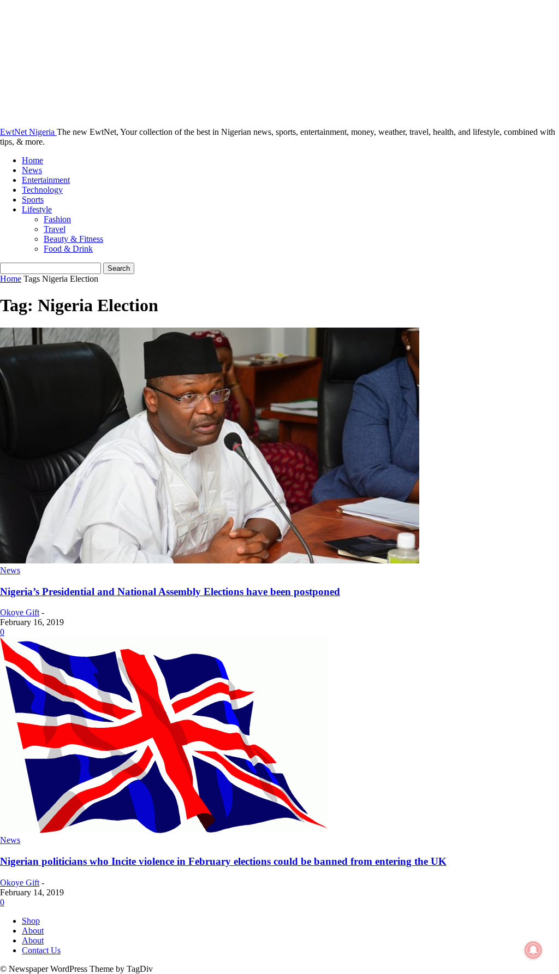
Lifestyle (37, 209)
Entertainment (46, 180)
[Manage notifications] (533, 950)
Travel (55, 229)
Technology (42, 189)
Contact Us (41, 950)
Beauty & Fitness (73, 238)
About (33, 930)
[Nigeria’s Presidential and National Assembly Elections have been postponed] (209, 560)
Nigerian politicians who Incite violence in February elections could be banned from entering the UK (223, 861)
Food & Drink (68, 248)
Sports (33, 199)
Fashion (57, 219)
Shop (31, 920)
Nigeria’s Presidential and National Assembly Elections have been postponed (170, 591)
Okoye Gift (19, 612)
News (32, 170)
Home (32, 160)
